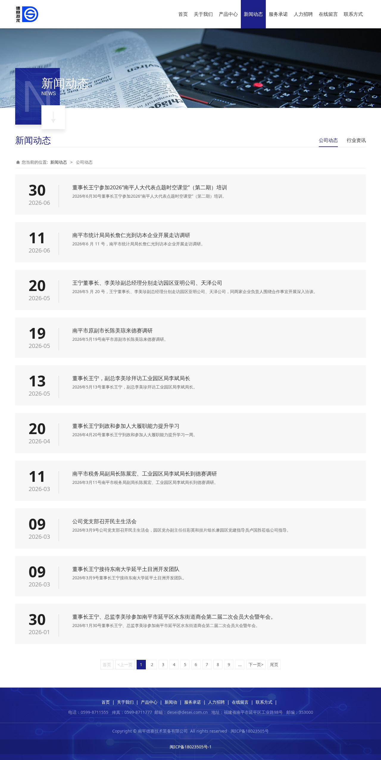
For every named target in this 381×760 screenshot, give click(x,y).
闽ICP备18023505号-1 (191, 747)
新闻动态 (253, 14)
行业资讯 (356, 140)
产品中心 (228, 14)
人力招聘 (303, 14)
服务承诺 (278, 14)
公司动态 (328, 140)
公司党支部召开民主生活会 (104, 521)
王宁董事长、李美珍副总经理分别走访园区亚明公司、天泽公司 (147, 282)
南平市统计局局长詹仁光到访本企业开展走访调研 (131, 235)
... (240, 664)
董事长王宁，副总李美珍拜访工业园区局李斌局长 (131, 378)
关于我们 (203, 14)
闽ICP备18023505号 (250, 731)
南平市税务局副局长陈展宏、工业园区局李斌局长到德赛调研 (144, 473)
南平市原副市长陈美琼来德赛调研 (112, 330)
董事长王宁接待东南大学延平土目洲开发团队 (125, 568)
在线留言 (328, 14)
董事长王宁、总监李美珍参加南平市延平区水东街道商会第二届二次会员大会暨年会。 (174, 616)
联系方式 (353, 14)
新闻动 (171, 702)
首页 (183, 14)
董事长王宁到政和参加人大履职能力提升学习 (125, 425)
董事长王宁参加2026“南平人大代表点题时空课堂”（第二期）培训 (149, 187)
